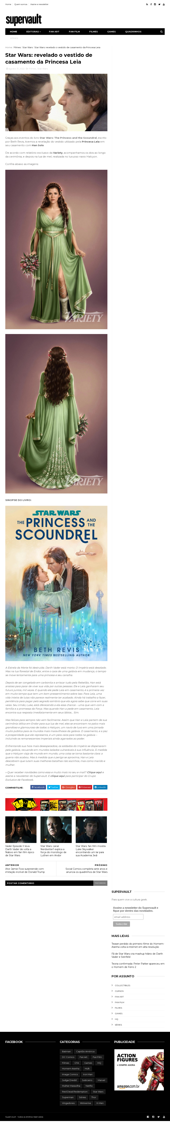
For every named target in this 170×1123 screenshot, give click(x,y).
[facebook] (151, 4)
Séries (14, 38)
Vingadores (68, 1103)
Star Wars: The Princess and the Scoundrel (68, 137)
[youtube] (164, 4)
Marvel (101, 1080)
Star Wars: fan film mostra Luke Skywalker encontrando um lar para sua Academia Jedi (91, 851)
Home (8, 4)
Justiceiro (87, 1080)
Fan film (74, 31)
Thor (93, 1097)
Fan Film (119, 1002)
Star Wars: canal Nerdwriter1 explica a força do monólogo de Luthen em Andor (53, 851)
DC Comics (68, 1057)
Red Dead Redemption (74, 1091)
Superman (68, 1097)
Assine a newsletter (39, 4)
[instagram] (155, 4)
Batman (66, 1051)
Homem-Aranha (70, 1068)
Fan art (54, 31)
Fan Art (119, 996)
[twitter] (159, 4)
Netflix (89, 1085)
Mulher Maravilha (71, 1085)
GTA (77, 1063)
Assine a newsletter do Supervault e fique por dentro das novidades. (135, 909)
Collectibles (122, 985)
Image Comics (70, 1074)
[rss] (147, 4)
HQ (116, 1019)
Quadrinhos (133, 31)
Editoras (32, 31)
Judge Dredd (69, 1080)
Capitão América (85, 1051)
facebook (100, 883)
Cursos (119, 991)
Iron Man (87, 1074)
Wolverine (85, 1103)
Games (111, 31)
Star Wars (27, 47)
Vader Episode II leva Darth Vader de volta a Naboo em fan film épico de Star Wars (19, 851)
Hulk (87, 1068)
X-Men (100, 1103)
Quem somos (20, 4)
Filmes (93, 31)
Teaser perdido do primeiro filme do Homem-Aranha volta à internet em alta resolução (138, 945)
